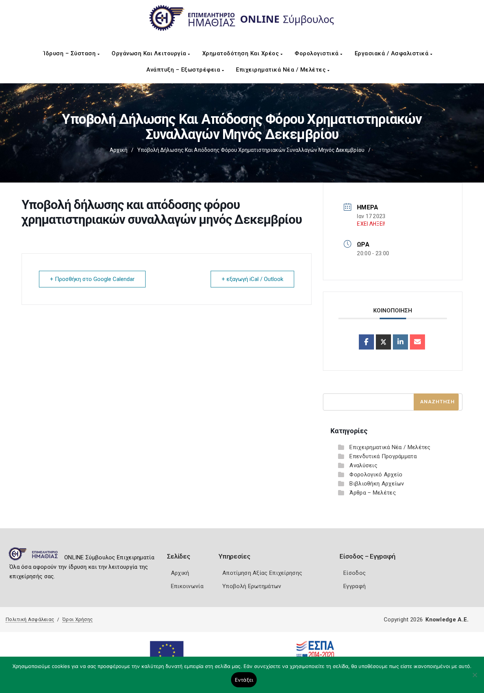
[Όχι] (474, 678)
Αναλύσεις (363, 465)
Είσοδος (354, 573)
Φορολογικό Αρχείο (375, 474)
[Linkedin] (400, 342)
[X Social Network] (383, 342)
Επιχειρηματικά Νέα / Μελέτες (281, 69)
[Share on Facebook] (366, 342)
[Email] (417, 342)
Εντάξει (244, 680)
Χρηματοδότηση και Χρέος (241, 53)
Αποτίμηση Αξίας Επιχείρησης (262, 573)
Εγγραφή (354, 586)
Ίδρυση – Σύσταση (70, 53)
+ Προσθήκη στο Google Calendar (92, 279)
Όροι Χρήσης (77, 619)
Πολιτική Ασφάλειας (30, 619)
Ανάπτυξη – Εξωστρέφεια (184, 69)
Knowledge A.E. (446, 619)
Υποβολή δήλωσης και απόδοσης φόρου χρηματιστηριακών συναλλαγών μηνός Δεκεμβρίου (251, 150)
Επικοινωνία (187, 586)
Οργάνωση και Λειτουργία (150, 53)
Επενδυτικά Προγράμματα (383, 456)
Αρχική (118, 150)
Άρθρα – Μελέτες (372, 492)
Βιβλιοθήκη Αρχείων (376, 483)
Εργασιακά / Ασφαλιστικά (392, 53)
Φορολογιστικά (317, 53)
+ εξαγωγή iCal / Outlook (252, 279)
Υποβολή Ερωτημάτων (251, 586)
